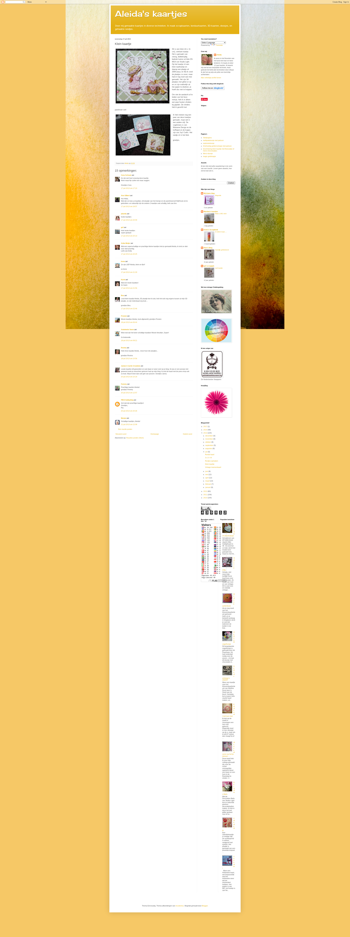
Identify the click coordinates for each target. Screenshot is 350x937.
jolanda (124, 214)
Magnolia (218, 195)
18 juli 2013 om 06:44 (129, 322)
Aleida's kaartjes (151, 14)
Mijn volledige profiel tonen (211, 78)
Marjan (124, 418)
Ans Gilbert (125, 196)
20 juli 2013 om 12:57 (129, 393)
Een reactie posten (125, 429)
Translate (219, 45)
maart (207, 481)
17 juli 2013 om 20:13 (129, 236)
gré (122, 227)
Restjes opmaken (211, 461)
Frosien (124, 316)
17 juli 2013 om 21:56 (129, 288)
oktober (208, 442)
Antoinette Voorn (127, 330)
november (209, 439)
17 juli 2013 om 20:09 (129, 220)
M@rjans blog (209, 193)
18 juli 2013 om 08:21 (129, 340)
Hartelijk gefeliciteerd (222, 250)
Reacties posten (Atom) (135, 438)
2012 (205, 491)
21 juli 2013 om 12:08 (129, 424)
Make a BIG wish (221, 213)
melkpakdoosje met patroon (213, 140)
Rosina (123, 348)
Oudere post (187, 434)
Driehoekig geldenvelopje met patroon (217, 146)
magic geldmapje (209, 156)
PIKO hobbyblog (127, 400)
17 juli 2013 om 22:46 (129, 309)
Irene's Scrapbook (211, 230)
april (207, 478)
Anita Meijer (125, 243)
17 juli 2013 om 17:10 (129, 188)
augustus (209, 448)
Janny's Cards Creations (130, 366)
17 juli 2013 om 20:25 (129, 254)
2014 (205, 430)
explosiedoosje (208, 143)
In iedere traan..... (221, 232)
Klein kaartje (209, 464)
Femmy (124, 384)
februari (208, 484)
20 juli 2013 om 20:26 (129, 411)
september (209, 445)
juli (206, 452)
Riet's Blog (208, 248)
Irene (123, 261)
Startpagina (207, 138)
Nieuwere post (121, 434)
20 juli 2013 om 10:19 (129, 377)
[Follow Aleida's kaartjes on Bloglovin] (213, 89)
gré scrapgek (209, 266)
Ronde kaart (209, 455)
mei (206, 474)
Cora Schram (126, 175)
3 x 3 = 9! (208, 458)
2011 (205, 495)
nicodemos (180, 906)
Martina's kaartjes (211, 212)
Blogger (205, 906)
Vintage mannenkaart (213, 467)
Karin (123, 280)
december (209, 436)
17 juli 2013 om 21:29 (129, 272)
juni (206, 471)
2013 (205, 433)
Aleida (219, 55)
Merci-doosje (208, 154)
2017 (205, 426)
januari (208, 487)
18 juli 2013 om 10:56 (129, 359)
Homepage (155, 434)
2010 (205, 498)
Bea (122, 295)
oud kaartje (219, 268)
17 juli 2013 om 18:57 (129, 206)
